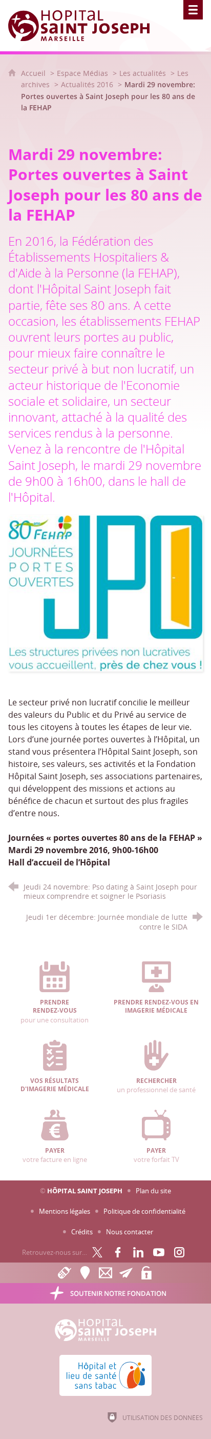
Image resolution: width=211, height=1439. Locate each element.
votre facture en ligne (55, 1155)
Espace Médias (82, 73)
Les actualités (142, 73)
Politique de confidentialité (144, 1211)
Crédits (82, 1231)
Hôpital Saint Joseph (84, 1190)
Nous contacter (129, 1231)
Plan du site (153, 1190)
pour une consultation (54, 1011)
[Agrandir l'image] (105, 592)
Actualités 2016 (87, 84)
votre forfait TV (156, 1155)
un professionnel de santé (156, 1085)
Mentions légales (64, 1211)
